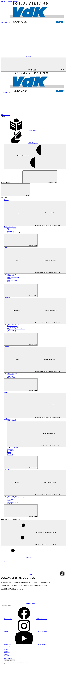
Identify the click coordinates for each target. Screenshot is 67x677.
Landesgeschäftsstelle (12, 502)
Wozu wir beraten (11, 228)
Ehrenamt (6, 346)
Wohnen (9, 278)
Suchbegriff (4, 182)
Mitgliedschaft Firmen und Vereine (16, 329)
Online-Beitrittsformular (13, 327)
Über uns (6, 469)
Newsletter (10, 449)
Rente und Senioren (12, 280)
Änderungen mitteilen (12, 331)
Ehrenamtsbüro (11, 374)
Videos (9, 453)
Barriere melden (8, 658)
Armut (9, 281)
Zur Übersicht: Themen (10, 274)
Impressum (7, 652)
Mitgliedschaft (7, 297)
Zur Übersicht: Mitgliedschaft (11, 324)
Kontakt (31, 574)
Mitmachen (10, 376)
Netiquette (6, 655)
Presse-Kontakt (14, 447)
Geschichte (10, 499)
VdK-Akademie (11, 377)
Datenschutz (7, 657)
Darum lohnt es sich (12, 326)
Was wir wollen (11, 283)
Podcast (9, 452)
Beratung (6, 200)
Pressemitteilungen (12, 420)
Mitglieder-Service (12, 330)
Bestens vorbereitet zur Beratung (15, 232)
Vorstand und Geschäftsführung (15, 497)
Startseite (6, 561)
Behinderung (10, 275)
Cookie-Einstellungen (10, 660)
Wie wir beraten (11, 230)
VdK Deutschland (5, 115)
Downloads (10, 455)
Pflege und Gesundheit (13, 277)
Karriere (9, 500)
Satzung (6, 654)
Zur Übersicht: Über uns (10, 496)
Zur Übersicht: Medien (10, 419)
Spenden (9, 503)
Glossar (6, 651)
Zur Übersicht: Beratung (10, 227)
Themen (6, 247)
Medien (6, 392)
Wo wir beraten (11, 231)
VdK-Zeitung (10, 450)
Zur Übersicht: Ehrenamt (10, 373)
